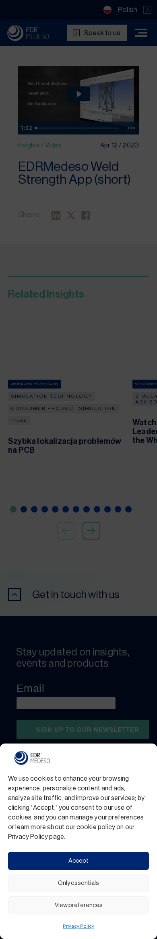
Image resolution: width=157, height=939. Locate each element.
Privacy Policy (78, 926)
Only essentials (78, 883)
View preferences (79, 905)
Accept (78, 861)
